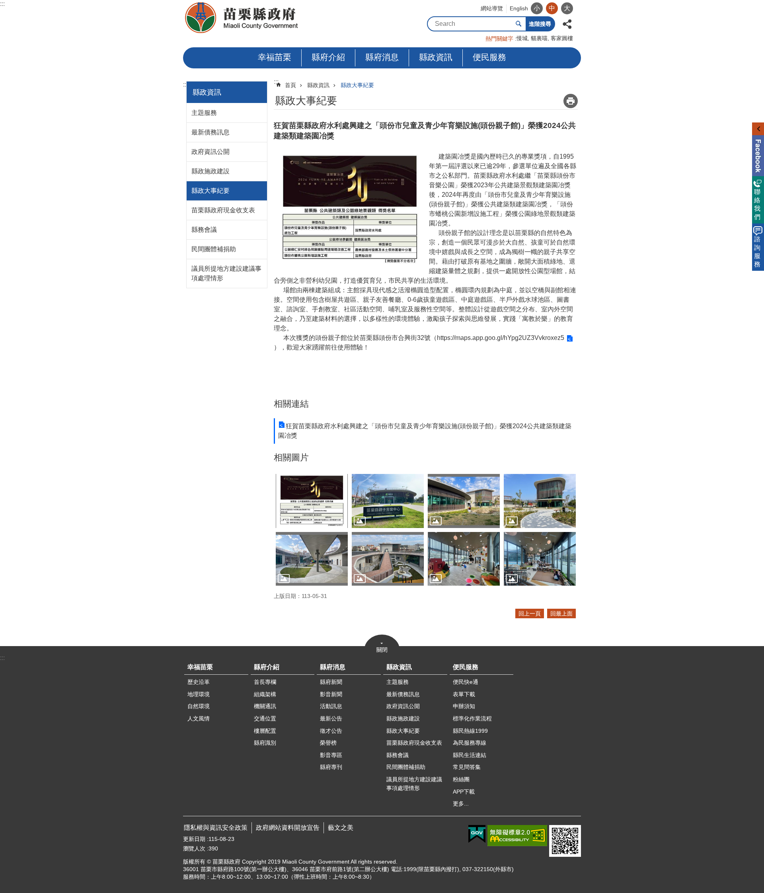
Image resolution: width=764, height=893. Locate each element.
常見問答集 (467, 767)
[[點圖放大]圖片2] (312, 501)
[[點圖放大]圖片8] (464, 559)
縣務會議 (204, 229)
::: (2, 3)
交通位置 (265, 718)
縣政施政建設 (210, 171)
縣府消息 (382, 57)
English (519, 8)
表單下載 (464, 694)
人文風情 (198, 718)
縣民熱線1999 (470, 731)
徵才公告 (331, 731)
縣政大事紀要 (210, 190)
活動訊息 (331, 706)
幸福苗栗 (274, 57)
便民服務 (489, 57)
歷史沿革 (198, 682)
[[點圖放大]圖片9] (540, 559)
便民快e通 (465, 682)
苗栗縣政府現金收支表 (223, 210)
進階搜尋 (540, 24)
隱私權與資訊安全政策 (216, 827)
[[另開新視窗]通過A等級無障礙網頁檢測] (517, 835)
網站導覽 (492, 8)
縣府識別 (265, 743)
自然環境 (198, 706)
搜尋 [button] (518, 23)
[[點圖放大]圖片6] (312, 559)
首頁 (290, 85)
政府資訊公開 (210, 151)
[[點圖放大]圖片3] (388, 501)
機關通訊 (265, 706)
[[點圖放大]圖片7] (388, 559)
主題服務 (204, 112)
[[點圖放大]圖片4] (464, 501)
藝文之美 (340, 827)
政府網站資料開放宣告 (288, 827)
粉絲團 (461, 779)
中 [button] (552, 8)
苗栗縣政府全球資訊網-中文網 (242, 17)
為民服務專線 (469, 743)
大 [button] (567, 8)
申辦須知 (464, 706)
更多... (461, 803)
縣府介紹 (328, 57)
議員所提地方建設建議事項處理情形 (226, 273)
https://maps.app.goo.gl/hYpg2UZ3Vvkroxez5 (500, 337)
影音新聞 (331, 694)
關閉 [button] (382, 649)
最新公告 (331, 718)
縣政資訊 (435, 57)
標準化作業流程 (472, 718)
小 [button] (537, 8)
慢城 (522, 38)
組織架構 (265, 694)
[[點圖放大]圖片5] (540, 501)
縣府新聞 (331, 682)
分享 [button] (567, 23)
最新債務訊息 (210, 132)
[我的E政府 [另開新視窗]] (476, 834)
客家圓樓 (562, 38)
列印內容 (570, 101)
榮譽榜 (328, 743)
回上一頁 (529, 613)
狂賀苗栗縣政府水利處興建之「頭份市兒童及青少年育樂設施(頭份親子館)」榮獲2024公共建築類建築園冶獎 (424, 431)
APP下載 (464, 791)
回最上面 (561, 613)
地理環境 (198, 694)
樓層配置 (265, 731)
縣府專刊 (331, 767)
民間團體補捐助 (213, 249)
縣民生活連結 (469, 755)
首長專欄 (265, 682)
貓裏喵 (539, 38)
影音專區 (331, 755)
